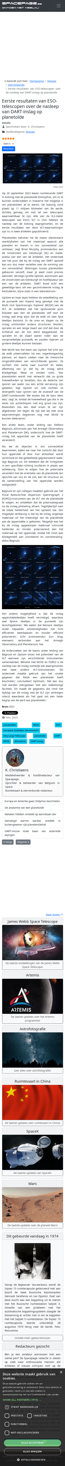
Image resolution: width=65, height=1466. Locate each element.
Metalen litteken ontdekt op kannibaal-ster (30, 814)
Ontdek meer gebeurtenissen (32, 1338)
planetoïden (9, 724)
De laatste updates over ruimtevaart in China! (32, 1123)
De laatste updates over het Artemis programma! (32, 1018)
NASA (36, 724)
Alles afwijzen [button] (32, 1451)
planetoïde (40, 735)
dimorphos (20, 741)
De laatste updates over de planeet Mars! (33, 1225)
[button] (32, 1400)
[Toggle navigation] (58, 6)
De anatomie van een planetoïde (24, 807)
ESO (58, 724)
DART (57, 735)
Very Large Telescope (14, 735)
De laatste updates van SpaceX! (32, 1173)
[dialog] (32, 1417)
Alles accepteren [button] (32, 1442)
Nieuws (30, 131)
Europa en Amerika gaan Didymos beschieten (32, 801)
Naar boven (53, 914)
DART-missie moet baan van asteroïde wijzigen (32, 833)
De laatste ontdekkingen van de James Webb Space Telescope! (33, 965)
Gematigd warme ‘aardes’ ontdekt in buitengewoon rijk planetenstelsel (32, 822)
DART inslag (37, 741)
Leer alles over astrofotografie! (32, 1070)
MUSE (6, 741)
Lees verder (52, 1394)
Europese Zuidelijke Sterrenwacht (21, 730)
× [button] (61, 1372)
